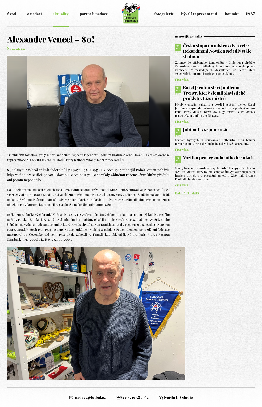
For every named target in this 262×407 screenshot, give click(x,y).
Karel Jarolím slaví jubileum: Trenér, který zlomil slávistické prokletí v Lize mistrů (214, 93)
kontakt (232, 13)
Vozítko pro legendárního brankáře (219, 157)
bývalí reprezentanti (199, 13)
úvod (11, 13)
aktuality (61, 13)
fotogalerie (164, 13)
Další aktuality (187, 193)
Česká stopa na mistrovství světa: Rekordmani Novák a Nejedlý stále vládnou (217, 51)
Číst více (182, 80)
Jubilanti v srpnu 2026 (205, 129)
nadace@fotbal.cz (90, 397)
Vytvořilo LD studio (176, 397)
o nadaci (34, 13)
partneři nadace (94, 13)
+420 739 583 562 (134, 397)
